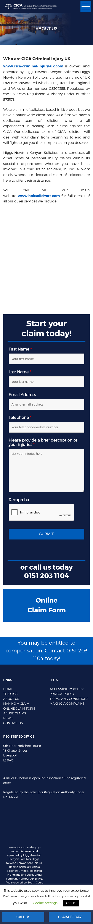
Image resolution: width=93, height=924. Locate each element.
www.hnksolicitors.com (39, 196)
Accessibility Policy (67, 689)
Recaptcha (19, 500)
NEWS (8, 718)
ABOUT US (11, 699)
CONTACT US (13, 723)
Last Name (20, 372)
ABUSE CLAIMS (14, 713)
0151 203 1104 (46, 576)
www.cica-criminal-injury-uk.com (33, 66)
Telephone (20, 417)
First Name (20, 349)
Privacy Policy (62, 694)
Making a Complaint (67, 703)
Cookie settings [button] (45, 903)
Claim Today (70, 917)
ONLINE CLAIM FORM (19, 708)
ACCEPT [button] (71, 903)
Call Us (23, 917)
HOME (8, 689)
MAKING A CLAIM (16, 703)
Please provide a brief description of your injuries (43, 442)
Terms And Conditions (69, 699)
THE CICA (10, 694)
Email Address (22, 395)
